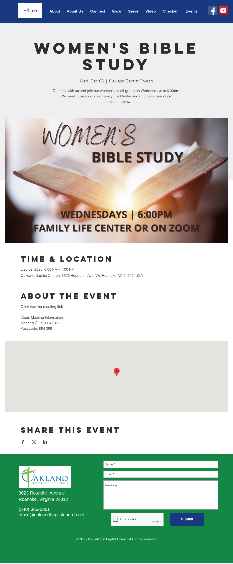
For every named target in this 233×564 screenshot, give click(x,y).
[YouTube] (223, 10)
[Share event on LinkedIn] (45, 442)
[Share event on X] (34, 442)
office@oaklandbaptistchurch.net (52, 514)
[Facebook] (212, 10)
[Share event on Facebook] (23, 442)
